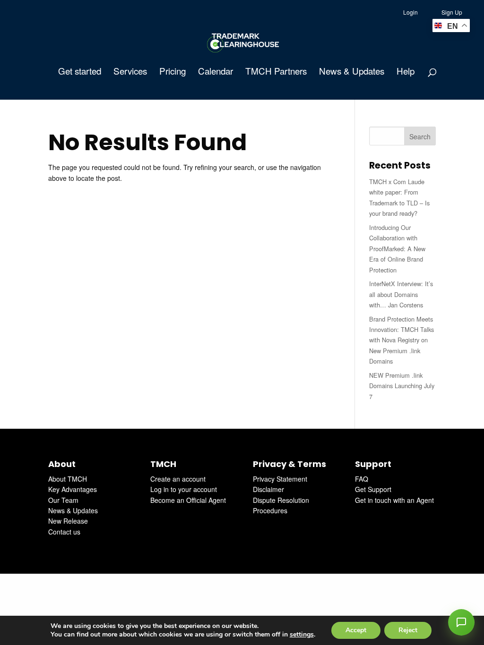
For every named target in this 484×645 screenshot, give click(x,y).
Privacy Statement (280, 479)
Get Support (373, 489)
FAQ (361, 479)
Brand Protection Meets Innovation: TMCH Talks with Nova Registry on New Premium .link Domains (401, 340)
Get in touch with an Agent (394, 500)
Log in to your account (183, 489)
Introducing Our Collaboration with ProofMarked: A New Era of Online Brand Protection (397, 248)
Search (420, 136)
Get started (79, 72)
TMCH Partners (276, 72)
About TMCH (67, 479)
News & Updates (351, 72)
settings (302, 634)
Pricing (172, 72)
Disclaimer (268, 489)
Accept (356, 630)
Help (406, 72)
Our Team (63, 500)
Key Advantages (72, 489)
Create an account (178, 479)
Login (410, 12)
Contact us (64, 531)
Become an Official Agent (188, 500)
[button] (461, 622)
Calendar (215, 72)
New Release (68, 521)
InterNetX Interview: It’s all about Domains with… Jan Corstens (401, 294)
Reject (407, 630)
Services (130, 72)
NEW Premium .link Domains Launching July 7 (401, 386)
